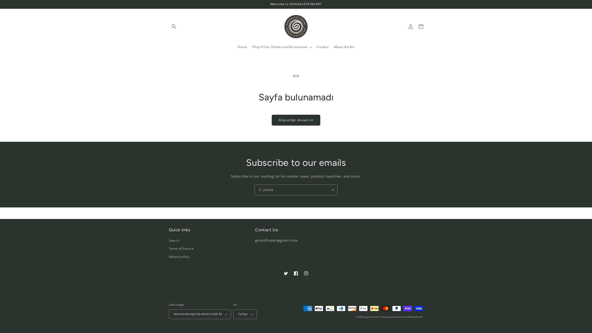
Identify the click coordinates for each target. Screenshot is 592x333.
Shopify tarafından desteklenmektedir (402, 317)
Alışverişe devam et (296, 120)
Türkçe (242, 314)
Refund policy (179, 257)
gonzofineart (373, 317)
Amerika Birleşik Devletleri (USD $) (198, 314)
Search (174, 241)
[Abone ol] (332, 190)
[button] (174, 27)
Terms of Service (181, 249)
